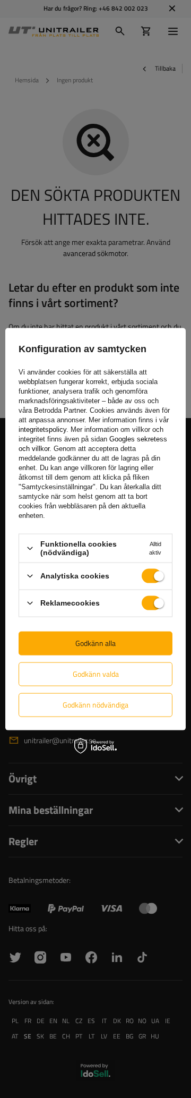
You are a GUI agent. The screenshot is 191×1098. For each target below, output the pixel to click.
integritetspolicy (42, 429)
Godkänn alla (95, 643)
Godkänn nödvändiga (95, 704)
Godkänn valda (96, 673)
